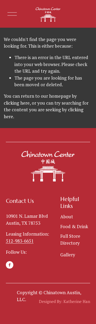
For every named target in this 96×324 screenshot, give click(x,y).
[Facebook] (9, 265)
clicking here (17, 103)
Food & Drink (74, 226)
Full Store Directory (70, 239)
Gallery (67, 255)
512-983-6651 (20, 241)
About (66, 217)
